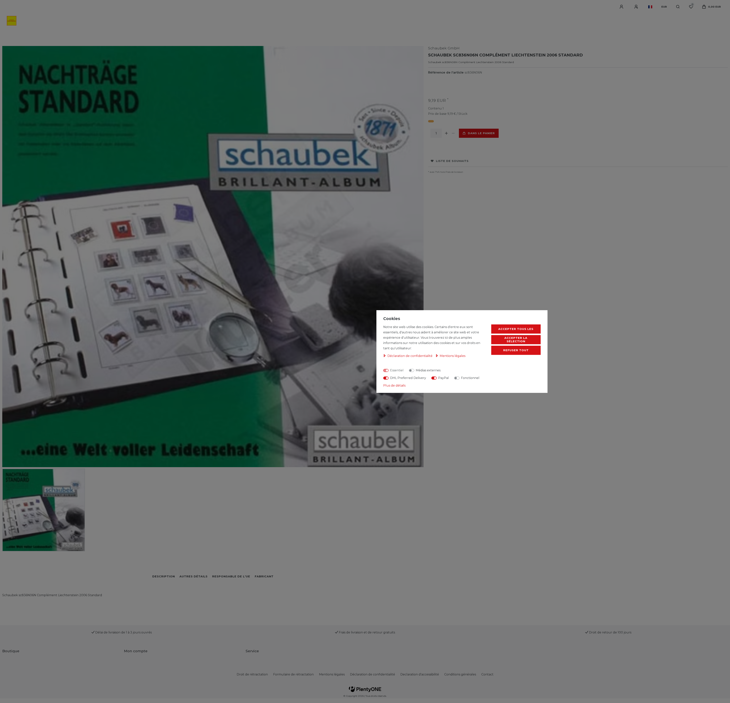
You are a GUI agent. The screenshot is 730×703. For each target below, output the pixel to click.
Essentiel (397, 370)
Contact (487, 674)
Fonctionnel (470, 378)
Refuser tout (516, 350)
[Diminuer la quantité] (453, 133)
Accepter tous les (515, 329)
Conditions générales (460, 674)
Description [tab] (163, 576)
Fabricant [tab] (264, 576)
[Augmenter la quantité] (446, 133)
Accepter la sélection (515, 339)
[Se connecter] (622, 6)
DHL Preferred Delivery (408, 378)
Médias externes (428, 370)
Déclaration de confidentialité (372, 674)
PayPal (443, 378)
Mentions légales (332, 674)
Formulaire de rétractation (293, 674)
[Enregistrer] (637, 6)
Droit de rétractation (252, 674)
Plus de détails (394, 385)
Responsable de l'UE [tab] (231, 576)
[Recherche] (678, 7)
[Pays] (650, 7)
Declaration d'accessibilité (419, 674)
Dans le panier (481, 133)
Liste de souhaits (452, 161)
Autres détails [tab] (193, 576)
